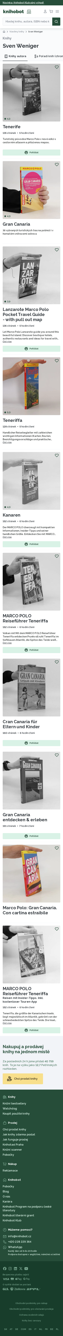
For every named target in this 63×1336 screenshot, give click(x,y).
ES (30, 1329)
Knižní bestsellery (14, 1103)
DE (16, 1329)
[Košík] (51, 11)
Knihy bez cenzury (31, 1320)
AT (11, 1329)
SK (5, 1329)
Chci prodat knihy (14, 1129)
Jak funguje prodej (15, 1139)
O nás (6, 1196)
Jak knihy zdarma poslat (19, 1134)
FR (46, 1329)
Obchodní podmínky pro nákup (31, 1303)
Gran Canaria (16, 224)
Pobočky (8, 1154)
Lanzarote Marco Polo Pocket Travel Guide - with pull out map (26, 314)
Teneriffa (12, 420)
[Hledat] (56, 22)
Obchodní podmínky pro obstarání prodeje (31, 1309)
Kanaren (11, 515)
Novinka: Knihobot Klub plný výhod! (23, 2)
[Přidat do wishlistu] (57, 67)
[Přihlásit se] (45, 11)
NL (40, 1329)
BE (51, 1329)
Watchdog (10, 1108)
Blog (6, 1191)
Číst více (7, 341)
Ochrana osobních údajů (31, 1315)
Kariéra (7, 1201)
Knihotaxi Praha (13, 1144)
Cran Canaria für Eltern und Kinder (21, 724)
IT (35, 1329)
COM (23, 1329)
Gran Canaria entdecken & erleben (25, 817)
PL (57, 1329)
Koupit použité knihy (16, 1113)
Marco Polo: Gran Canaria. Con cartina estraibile (30, 910)
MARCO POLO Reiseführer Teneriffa (25, 618)
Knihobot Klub (12, 1220)
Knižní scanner (12, 1149)
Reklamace (10, 1170)
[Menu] (57, 11)
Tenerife (11, 126)
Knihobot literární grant (18, 1215)
